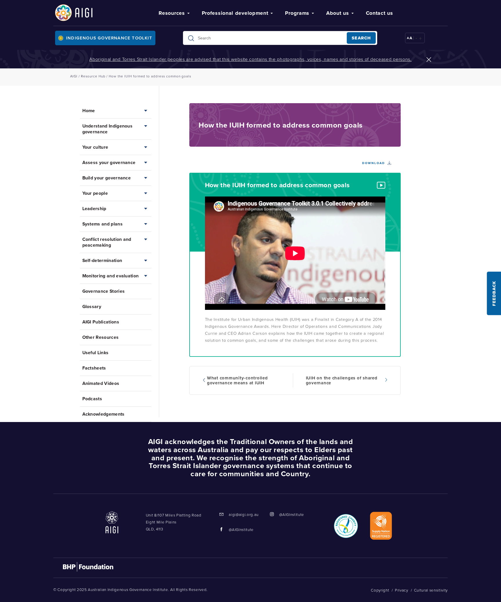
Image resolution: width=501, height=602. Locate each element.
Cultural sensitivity (431, 590)
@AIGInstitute (291, 514)
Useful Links (95, 352)
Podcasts (92, 398)
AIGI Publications (100, 322)
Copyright (380, 590)
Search (361, 38)
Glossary (91, 306)
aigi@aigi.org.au (244, 514)
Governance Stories (103, 291)
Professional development (235, 13)
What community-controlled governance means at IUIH (237, 380)
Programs (297, 13)
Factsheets (94, 368)
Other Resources (100, 337)
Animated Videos (100, 383)
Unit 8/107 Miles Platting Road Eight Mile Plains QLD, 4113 (174, 522)
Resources (172, 13)
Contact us (379, 13)
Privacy (401, 590)
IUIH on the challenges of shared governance (341, 380)
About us (337, 13)
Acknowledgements (103, 414)
